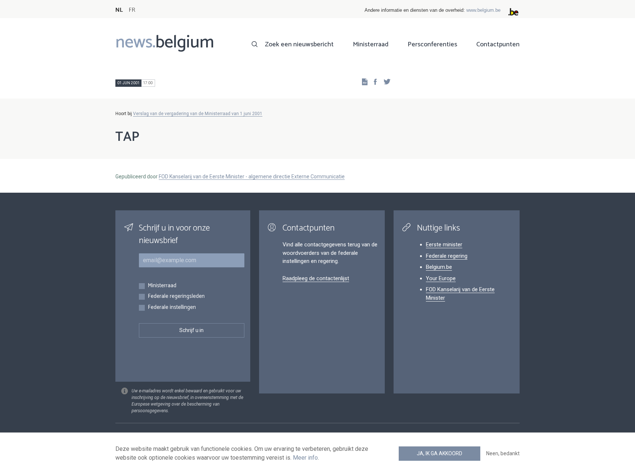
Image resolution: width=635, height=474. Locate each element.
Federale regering (446, 256)
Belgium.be (439, 267)
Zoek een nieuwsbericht (299, 44)
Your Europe (441, 278)
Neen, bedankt (503, 453)
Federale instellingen (172, 307)
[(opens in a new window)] (373, 81)
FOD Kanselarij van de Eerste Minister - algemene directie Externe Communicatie (252, 176)
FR (132, 10)
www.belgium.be (483, 10)
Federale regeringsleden (176, 296)
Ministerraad (370, 44)
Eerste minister (444, 244)
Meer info (305, 457)
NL (119, 10)
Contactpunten (498, 44)
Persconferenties (432, 44)
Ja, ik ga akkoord (439, 453)
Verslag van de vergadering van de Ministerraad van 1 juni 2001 (197, 113)
